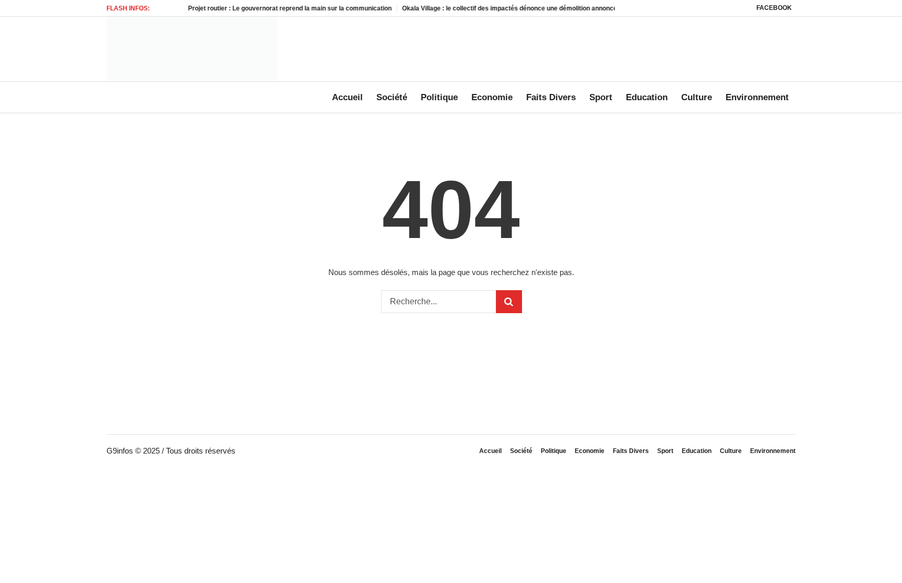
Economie (589, 451)
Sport (665, 451)
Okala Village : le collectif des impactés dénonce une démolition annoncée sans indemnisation (529, 8)
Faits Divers (631, 451)
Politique (553, 451)
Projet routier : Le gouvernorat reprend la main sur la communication (278, 8)
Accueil (490, 451)
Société (521, 451)
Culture (731, 451)
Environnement (773, 451)
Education (696, 451)
